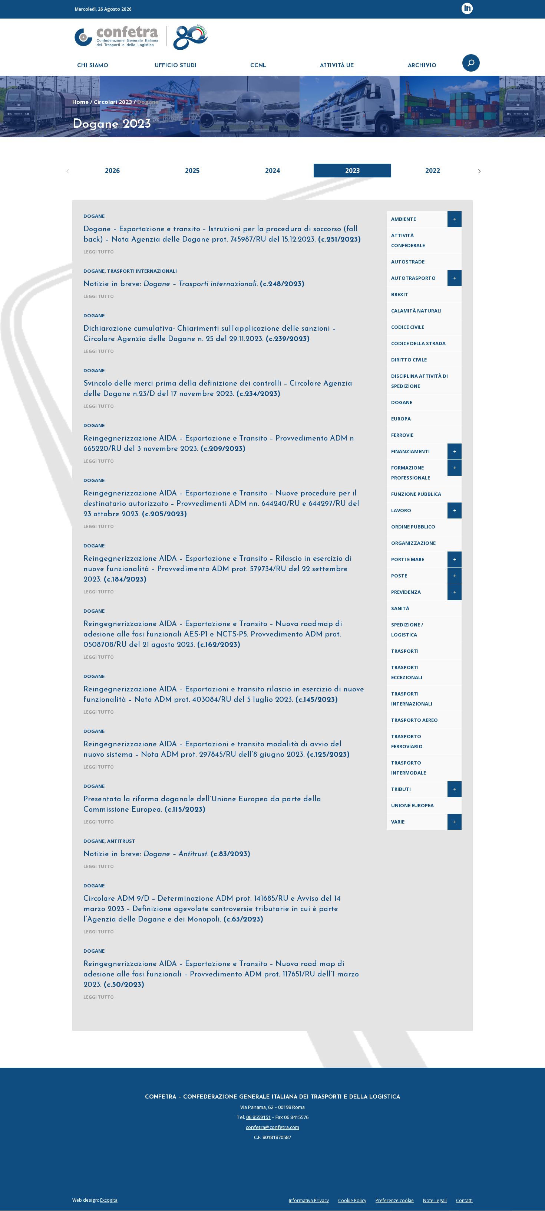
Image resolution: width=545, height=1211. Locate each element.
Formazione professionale (410, 472)
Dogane (94, 216)
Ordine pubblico (413, 526)
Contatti (464, 1200)
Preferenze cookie (395, 1200)
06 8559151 (258, 1117)
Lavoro (401, 510)
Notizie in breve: (193, 284)
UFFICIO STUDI (175, 66)
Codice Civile (407, 327)
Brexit (399, 294)
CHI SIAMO (92, 66)
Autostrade (408, 261)
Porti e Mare (407, 559)
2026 (112, 170)
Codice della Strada (418, 343)
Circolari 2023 (113, 101)
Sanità (400, 608)
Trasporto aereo (414, 720)
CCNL (258, 66)
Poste (399, 575)
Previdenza (406, 592)
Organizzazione (413, 543)
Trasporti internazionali (142, 271)
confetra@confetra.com (272, 1127)
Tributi (401, 789)
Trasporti (405, 651)
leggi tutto (98, 252)
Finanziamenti (410, 451)
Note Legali (435, 1200)
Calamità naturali (416, 310)
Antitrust (121, 841)
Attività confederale (408, 240)
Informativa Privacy (309, 1200)
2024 (272, 170)
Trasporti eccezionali (406, 672)
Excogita (109, 1200)
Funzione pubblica (416, 494)
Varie (397, 821)
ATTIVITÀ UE (337, 66)
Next (478, 170)
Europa (401, 418)
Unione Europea (412, 805)
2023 (352, 170)
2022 (432, 170)
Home (80, 101)
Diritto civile (409, 359)
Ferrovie (402, 435)
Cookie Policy (352, 1200)
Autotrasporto (413, 278)
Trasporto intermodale (408, 767)
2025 (192, 170)
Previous (66, 170)
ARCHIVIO (422, 66)
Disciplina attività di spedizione (419, 381)
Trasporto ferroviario (407, 741)
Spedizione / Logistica (407, 629)
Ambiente (403, 219)
